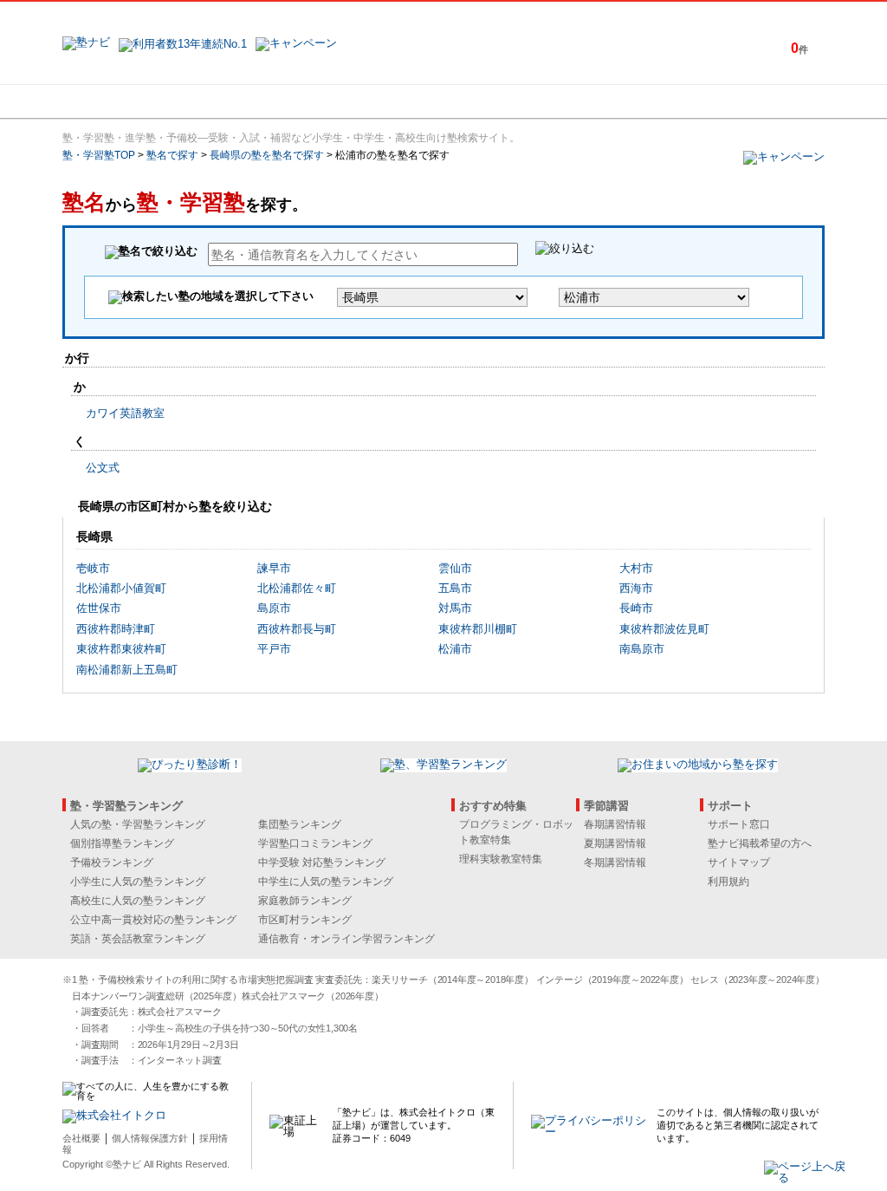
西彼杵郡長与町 (296, 628)
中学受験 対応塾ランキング (321, 862)
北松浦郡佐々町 (296, 588)
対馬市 (455, 608)
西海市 (636, 588)
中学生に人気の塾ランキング (325, 881)
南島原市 (641, 648)
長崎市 (636, 608)
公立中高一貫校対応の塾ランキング (153, 920)
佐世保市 (98, 608)
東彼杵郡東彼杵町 (121, 648)
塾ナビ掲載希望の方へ (760, 843)
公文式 (103, 467)
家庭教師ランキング (305, 901)
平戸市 (274, 648)
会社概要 (81, 1138)
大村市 (636, 568)
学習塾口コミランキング (315, 843)
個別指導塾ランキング (122, 843)
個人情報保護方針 (150, 1138)
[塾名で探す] (252, 101)
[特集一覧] (631, 101)
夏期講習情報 (615, 843)
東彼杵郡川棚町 (477, 628)
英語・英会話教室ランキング (137, 939)
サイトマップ (739, 862)
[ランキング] (378, 101)
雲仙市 (455, 568)
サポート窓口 (739, 824)
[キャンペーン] (758, 101)
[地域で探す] (125, 101)
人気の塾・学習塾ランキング (137, 824)
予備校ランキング (111, 862)
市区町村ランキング (305, 920)
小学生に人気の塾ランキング (137, 881)
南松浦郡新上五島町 (127, 669)
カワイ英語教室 (125, 413)
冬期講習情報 (615, 862)
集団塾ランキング (299, 824)
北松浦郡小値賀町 (121, 588)
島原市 (274, 608)
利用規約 (728, 881)
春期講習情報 (615, 824)
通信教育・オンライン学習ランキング (346, 939)
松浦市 (455, 648)
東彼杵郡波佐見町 (664, 628)
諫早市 (274, 568)
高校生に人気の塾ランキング (137, 901)
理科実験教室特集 (500, 859)
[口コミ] (505, 101)
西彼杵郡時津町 (115, 628)
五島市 (455, 588)
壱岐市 (93, 568)
